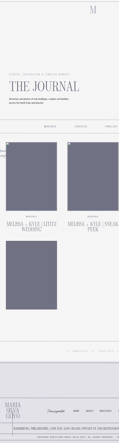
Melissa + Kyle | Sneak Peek (93, 227)
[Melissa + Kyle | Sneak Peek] (93, 176)
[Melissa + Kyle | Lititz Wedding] (31, 176)
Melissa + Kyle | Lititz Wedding (31, 227)
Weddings (31, 216)
